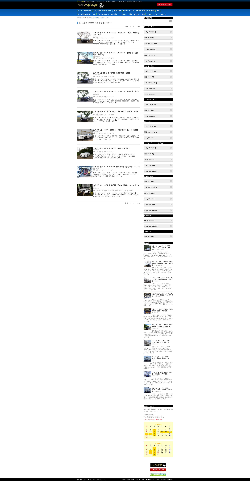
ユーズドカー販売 (139, 14)
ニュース (163, 14)
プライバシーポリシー (99, 479)
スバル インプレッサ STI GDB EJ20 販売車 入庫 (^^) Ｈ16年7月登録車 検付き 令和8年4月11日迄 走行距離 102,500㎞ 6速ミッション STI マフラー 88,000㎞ (159, 396)
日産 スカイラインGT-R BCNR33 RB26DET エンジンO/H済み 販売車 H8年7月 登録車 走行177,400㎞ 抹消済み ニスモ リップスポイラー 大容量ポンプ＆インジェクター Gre (116, 80)
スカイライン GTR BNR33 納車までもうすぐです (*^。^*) (116, 167)
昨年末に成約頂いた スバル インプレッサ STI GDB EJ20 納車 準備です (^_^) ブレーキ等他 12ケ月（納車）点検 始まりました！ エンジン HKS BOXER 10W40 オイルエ (158, 365)
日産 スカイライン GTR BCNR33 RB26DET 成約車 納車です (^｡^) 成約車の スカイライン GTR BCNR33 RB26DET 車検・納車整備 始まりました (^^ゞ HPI (116, 62)
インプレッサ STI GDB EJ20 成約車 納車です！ (161, 357)
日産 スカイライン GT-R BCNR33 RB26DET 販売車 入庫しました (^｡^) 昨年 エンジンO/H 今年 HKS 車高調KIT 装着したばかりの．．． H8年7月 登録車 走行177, (116, 119)
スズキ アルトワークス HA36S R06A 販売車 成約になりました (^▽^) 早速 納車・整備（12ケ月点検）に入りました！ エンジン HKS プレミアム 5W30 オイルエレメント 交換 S (158, 318)
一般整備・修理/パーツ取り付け (145, 10)
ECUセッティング (128, 10)
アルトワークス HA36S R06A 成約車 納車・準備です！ (163, 310)
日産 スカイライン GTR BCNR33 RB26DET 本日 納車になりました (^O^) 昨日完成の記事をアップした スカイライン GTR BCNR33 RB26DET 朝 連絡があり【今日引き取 (116, 42)
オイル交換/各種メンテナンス (87, 14)
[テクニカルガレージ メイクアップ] (158, 467)
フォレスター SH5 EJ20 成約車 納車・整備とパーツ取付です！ (162, 295)
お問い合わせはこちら (165, 4)
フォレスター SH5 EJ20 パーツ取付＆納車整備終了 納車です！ (162, 279)
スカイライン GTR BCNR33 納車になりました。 (112, 148)
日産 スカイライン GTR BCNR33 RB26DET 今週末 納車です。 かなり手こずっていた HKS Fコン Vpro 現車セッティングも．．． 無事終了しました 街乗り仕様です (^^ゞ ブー (116, 174)
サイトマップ (87, 479)
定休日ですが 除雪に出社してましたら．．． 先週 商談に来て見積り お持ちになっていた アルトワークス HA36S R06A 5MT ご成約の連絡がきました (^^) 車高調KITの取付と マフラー (158, 334)
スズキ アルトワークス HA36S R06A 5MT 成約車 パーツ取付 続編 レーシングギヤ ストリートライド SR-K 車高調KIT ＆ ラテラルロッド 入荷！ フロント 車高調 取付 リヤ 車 (159, 271)
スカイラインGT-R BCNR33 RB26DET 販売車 (111, 73)
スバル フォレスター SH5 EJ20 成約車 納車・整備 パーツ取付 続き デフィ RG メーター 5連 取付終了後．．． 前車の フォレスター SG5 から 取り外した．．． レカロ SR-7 (158, 286)
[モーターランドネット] (158, 471)
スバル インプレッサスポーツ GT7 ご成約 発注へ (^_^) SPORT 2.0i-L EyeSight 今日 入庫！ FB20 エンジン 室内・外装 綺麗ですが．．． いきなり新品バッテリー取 (158, 255)
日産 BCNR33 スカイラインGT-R (100, 17)
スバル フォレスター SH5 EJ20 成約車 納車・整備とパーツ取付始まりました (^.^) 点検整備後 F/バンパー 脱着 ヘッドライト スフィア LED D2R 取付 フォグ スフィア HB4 (158, 302)
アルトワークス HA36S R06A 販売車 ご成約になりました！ (163, 325)
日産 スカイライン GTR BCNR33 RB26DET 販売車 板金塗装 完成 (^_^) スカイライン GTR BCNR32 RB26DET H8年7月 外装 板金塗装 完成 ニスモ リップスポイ (116, 101)
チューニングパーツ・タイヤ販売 (107, 14)
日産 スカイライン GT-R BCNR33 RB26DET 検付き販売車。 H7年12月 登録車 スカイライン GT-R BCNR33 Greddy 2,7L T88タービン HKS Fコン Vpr (116, 137)
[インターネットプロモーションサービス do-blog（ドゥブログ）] (158, 475)
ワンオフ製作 (117, 10)
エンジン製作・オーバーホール (102, 10)
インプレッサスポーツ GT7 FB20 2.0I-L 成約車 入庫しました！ (162, 247)
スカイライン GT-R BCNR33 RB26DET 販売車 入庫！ (115, 111)
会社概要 (79, 479)
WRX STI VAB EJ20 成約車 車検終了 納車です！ (162, 373)
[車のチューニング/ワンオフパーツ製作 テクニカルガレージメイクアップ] (91, 5)
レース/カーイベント (153, 14)
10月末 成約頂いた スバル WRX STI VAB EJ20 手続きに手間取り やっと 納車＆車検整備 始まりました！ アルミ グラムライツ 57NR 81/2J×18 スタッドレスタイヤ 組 (158, 381)
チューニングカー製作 (84, 10)
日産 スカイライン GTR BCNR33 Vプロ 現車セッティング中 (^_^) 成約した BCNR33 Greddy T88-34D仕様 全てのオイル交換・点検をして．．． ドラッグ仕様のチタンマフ (116, 194)
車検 (158, 10)
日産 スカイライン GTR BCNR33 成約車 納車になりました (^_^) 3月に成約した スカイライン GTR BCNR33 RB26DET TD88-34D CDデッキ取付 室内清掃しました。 (115, 156)
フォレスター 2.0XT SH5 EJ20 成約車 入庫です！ (161, 341)
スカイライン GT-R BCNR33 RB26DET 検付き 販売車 (115, 130)
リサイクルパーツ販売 (125, 14)
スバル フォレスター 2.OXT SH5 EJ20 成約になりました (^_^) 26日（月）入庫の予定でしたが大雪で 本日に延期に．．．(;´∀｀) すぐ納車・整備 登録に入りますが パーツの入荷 (158, 350)
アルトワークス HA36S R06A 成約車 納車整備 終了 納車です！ (163, 263)
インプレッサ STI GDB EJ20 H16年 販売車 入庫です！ (162, 389)
